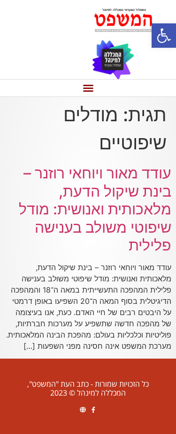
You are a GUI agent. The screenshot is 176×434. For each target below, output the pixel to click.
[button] (164, 35)
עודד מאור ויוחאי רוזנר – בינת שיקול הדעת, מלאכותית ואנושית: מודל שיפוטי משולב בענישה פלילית (95, 209)
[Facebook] (94, 410)
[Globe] (83, 410)
